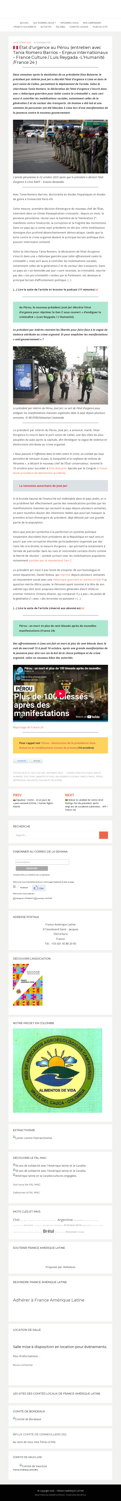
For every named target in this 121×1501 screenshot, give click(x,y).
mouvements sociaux (67, 776)
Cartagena (38, 1225)
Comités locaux (79, 26)
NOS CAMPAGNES (92, 22)
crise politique (83, 772)
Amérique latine (73, 1225)
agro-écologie (98, 1225)
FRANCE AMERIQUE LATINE (70, 1490)
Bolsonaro (71, 1231)
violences (32, 780)
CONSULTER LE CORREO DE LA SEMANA (31, 875)
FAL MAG (60, 26)
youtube (48, 898)
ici (96, 289)
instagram (29, 898)
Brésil (48, 1231)
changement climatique (52, 1225)
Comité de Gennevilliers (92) (44, 1434)
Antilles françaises (91, 1220)
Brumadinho (18, 1225)
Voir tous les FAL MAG (26, 1184)
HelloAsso (69, 1267)
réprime (65, 574)
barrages (23, 1220)
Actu (27, 772)
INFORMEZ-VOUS (69, 22)
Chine (38, 1220)
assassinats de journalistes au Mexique (27, 1232)
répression (19, 780)
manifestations (45, 776)
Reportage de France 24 (28, 727)
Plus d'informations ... (26, 1356)
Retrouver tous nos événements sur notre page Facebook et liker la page (43, 882)
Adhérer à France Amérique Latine (48, 1300)
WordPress (81, 1495)
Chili (16, 1220)
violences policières (50, 780)
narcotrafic (87, 776)
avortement (78, 1220)
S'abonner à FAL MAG (26, 1192)
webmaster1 (44, 42)
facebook (23, 887)
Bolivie (81, 1232)
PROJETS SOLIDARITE (24, 26)
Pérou (99, 776)
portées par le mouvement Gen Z (50, 560)
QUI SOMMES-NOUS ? (44, 22)
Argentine (65, 1220)
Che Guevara (60, 1232)
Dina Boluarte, (58, 468)
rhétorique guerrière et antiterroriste (77, 579)
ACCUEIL (24, 22)
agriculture (87, 1225)
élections (29, 776)
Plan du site (100, 26)
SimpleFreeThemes (57, 1495)
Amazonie (28, 1225)
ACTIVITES (46, 26)
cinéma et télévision (49, 1220)
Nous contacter (23, 1364)
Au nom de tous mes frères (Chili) (34, 1442)
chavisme (31, 1220)
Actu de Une (38, 772)
